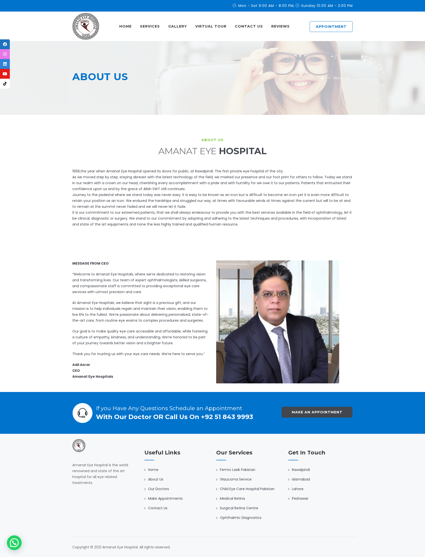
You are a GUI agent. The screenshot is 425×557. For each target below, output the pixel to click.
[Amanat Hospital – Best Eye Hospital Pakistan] (85, 26)
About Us (155, 479)
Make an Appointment (317, 412)
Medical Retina (232, 498)
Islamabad (301, 479)
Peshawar (300, 498)
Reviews (280, 26)
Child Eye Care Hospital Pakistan (247, 488)
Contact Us (249, 26)
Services (150, 26)
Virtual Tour (211, 26)
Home (125, 26)
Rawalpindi (301, 469)
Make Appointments (165, 498)
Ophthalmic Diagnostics (240, 517)
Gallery (177, 26)
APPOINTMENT (331, 26)
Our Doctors (158, 488)
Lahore (298, 488)
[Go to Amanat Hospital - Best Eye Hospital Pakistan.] (322, 78)
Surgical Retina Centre (239, 508)
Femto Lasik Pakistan (237, 469)
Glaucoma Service (236, 479)
